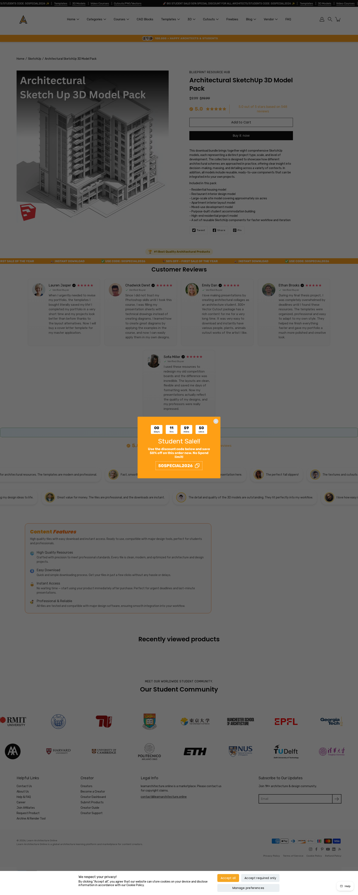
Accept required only (260, 878)
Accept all (228, 878)
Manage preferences (248, 888)
